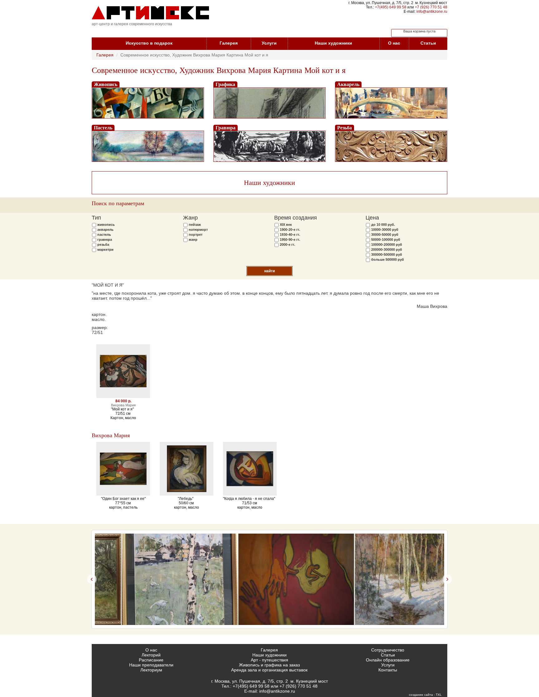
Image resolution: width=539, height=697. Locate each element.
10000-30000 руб (384, 229)
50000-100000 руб (385, 239)
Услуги (269, 43)
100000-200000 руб (386, 244)
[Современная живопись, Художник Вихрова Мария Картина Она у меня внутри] (269, 579)
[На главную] (150, 12)
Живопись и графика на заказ (269, 664)
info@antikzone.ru (431, 11)
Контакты (387, 669)
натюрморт (198, 229)
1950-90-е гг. (290, 239)
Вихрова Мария (111, 435)
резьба (103, 244)
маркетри (105, 249)
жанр (193, 239)
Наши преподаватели (151, 664)
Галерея (229, 43)
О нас (394, 43)
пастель (104, 234)
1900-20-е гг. (290, 229)
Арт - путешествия (269, 659)
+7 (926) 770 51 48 (431, 7)
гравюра (104, 239)
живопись (106, 224)
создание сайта (421, 694)
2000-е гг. (287, 244)
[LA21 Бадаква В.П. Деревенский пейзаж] (153, 579)
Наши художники (333, 43)
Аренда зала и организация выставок (269, 669)
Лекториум (151, 669)
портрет (195, 234)
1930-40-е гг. (290, 234)
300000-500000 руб (386, 254)
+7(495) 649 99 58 (390, 7)
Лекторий (151, 654)
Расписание (151, 659)
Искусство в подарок (149, 43)
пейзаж (195, 224)
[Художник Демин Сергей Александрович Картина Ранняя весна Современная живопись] (386, 579)
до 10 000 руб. (383, 224)
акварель (105, 229)
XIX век (286, 224)
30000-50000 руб (384, 234)
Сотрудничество (387, 649)
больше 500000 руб (387, 259)
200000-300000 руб (386, 249)
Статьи (428, 43)
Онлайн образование (388, 659)
